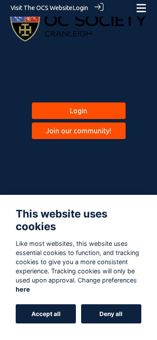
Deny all (111, 313)
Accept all (46, 313)
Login (80, 7)
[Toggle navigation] (141, 8)
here (23, 289)
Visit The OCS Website (41, 7)
